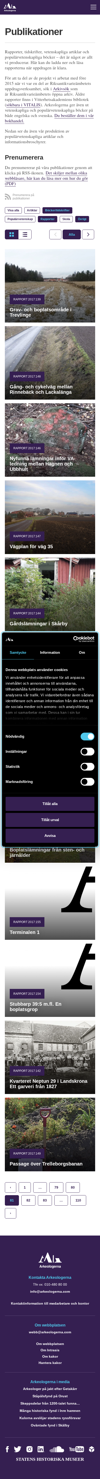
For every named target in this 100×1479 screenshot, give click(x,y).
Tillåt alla (50, 804)
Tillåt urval (50, 820)
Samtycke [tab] (18, 652)
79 (56, 1187)
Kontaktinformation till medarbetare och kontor (50, 1303)
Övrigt (82, 219)
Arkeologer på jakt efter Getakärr (50, 1388)
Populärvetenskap (20, 219)
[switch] (87, 751)
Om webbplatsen (50, 1343)
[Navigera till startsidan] (50, 1267)
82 (28, 1200)
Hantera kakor (50, 1362)
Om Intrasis (50, 1350)
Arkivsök (61, 88)
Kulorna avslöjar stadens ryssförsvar (50, 1418)
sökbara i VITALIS (23, 105)
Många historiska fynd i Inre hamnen (50, 1410)
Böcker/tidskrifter (57, 210)
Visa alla (13, 210)
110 (78, 1200)
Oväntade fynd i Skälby (50, 1425)
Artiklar (32, 210)
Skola (66, 219)
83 (45, 1200)
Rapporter (48, 219)
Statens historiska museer (50, 1459)
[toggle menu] (93, 7)
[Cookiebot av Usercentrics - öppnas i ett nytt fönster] (73, 639)
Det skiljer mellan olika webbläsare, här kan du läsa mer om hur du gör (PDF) (46, 178)
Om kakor (50, 1356)
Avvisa (50, 836)
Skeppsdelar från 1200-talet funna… (50, 1403)
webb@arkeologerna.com (50, 1332)
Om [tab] (82, 652)
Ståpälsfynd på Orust (50, 1396)
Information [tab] (50, 652)
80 (73, 1187)
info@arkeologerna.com (50, 1291)
